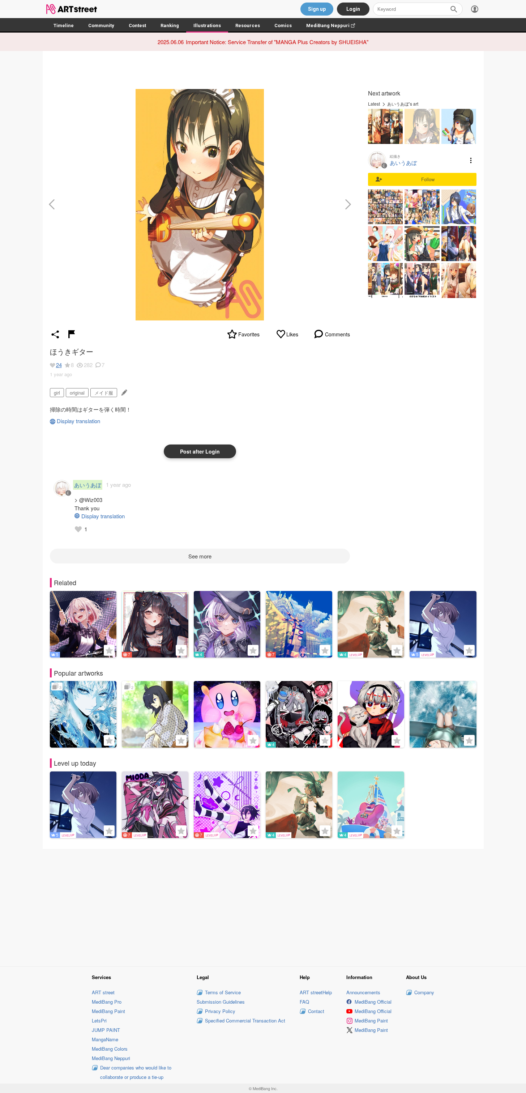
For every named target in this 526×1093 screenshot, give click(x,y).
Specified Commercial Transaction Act (245, 1020)
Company (424, 992)
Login (353, 9)
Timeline (64, 25)
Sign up (317, 9)
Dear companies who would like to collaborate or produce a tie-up (135, 1072)
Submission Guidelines (221, 1001)
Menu (471, 160)
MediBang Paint (108, 1011)
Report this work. (71, 334)
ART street (103, 992)
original (77, 392)
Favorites (249, 334)
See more (199, 556)
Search (454, 9)
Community (101, 25)
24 (59, 364)
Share (55, 334)
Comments (337, 334)
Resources (247, 25)
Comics (283, 25)
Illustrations (207, 25)
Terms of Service (223, 992)
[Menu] (475, 9)
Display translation (78, 421)
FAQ (304, 1001)
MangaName (105, 1039)
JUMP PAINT (106, 1029)
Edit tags (123, 392)
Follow (428, 179)
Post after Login (200, 451)
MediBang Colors (110, 1048)
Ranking (170, 25)
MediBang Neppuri (334, 25)
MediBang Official (373, 1001)
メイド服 (103, 392)
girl (57, 392)
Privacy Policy (220, 1011)
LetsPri (99, 1020)
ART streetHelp (316, 992)
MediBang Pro (106, 1001)
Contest (137, 25)
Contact (316, 1011)
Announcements (363, 992)
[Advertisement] (263, 907)
